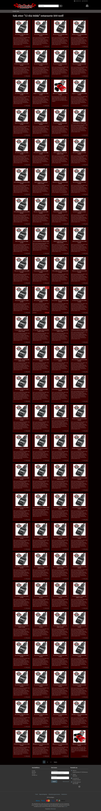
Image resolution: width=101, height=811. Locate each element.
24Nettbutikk (53, 808)
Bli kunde (34, 772)
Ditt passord (54, 775)
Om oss (33, 773)
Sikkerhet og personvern (54, 794)
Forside (14, 11)
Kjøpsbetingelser (43, 794)
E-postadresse (54, 770)
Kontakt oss (34, 775)
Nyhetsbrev (64, 794)
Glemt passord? (66, 781)
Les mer (65, 806)
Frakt (36, 794)
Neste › (55, 762)
